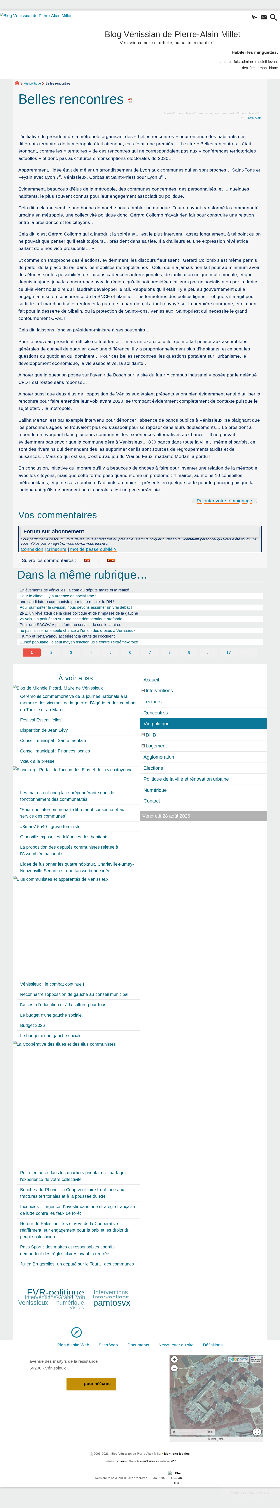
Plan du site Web (73, 1345)
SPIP (173, 1461)
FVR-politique (55, 1292)
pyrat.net (121, 1461)
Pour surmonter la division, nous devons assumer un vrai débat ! (76, 607)
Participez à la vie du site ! (251, 1492)
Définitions (213, 1345)
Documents (138, 1345)
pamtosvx (111, 1303)
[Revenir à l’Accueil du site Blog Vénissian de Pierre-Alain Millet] (42, 39)
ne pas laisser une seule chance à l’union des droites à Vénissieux (77, 630)
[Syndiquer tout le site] (176, 1478)
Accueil (151, 680)
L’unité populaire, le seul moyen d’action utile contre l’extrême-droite (79, 642)
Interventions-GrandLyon (55, 1297)
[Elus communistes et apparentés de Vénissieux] (76, 927)
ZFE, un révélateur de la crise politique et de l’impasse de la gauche (79, 613)
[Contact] (264, 17)
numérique (70, 1302)
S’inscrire (56, 549)
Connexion (32, 549)
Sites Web (108, 1345)
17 (228, 652)
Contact (152, 801)
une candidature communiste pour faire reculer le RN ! (67, 602)
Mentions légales (177, 1453)
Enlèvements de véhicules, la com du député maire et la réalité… (76, 590)
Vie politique (32, 83)
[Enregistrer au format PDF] (130, 99)
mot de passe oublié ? (93, 549)
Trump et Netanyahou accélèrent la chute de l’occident (67, 636)
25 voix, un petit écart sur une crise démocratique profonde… (73, 619)
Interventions (111, 1292)
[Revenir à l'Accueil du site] (19, 83)
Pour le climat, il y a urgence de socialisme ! (58, 596)
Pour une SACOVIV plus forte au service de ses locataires (70, 624)
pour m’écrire (97, 1383)
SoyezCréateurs (148, 1461)
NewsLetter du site (176, 1345)
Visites (77, 1307)
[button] (254, 17)
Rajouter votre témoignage (224, 500)
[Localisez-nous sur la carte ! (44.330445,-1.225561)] (76, 1332)
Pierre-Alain (253, 118)
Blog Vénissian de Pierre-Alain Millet (173, 36)
